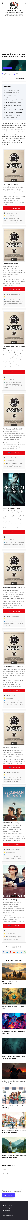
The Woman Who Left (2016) (15, 110)
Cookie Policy (8, 1205)
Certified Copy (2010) (12, 92)
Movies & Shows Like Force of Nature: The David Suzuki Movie (14, 1156)
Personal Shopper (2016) (13, 102)
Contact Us (8, 1208)
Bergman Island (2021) (13, 115)
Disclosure (7, 1210)
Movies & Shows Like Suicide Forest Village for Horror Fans (13, 1057)
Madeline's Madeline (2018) (14, 112)
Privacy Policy (8, 1207)
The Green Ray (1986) (12, 90)
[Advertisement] (14, 34)
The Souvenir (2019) (12, 117)
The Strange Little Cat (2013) (15, 100)
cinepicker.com (14, 10)
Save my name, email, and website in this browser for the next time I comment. (13, 1190)
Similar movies (7, 68)
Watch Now (16, 208)
